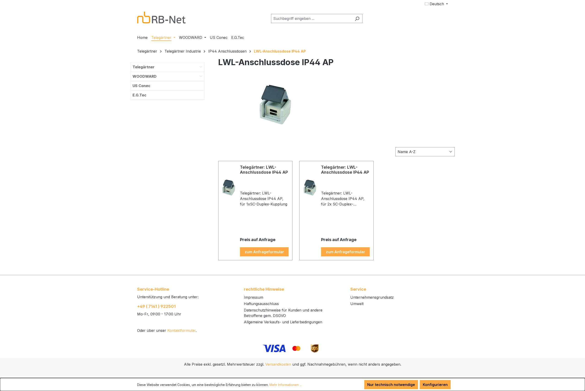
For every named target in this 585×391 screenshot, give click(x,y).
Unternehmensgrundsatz (372, 297)
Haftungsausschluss (261, 303)
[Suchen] (357, 18)
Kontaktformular (181, 330)
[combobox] (311, 18)
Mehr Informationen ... (285, 385)
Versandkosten (278, 364)
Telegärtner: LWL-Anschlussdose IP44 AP (264, 170)
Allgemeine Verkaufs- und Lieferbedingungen (283, 322)
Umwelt (357, 303)
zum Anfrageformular (264, 252)
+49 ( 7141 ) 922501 (156, 306)
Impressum (253, 297)
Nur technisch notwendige (391, 384)
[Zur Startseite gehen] (161, 18)
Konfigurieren (435, 384)
